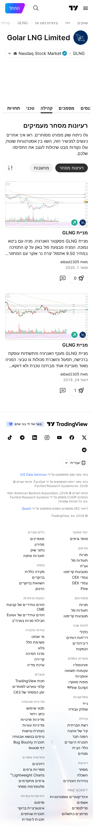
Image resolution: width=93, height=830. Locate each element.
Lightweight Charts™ (27, 775)
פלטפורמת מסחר (31, 786)
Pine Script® (77, 687)
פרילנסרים (80, 808)
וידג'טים (38, 763)
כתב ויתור (36, 714)
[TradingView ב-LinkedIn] (34, 437)
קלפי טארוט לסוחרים (28, 686)
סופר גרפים (79, 538)
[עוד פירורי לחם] (67, 23)
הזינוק (39, 588)
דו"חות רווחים (77, 637)
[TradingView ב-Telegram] (22, 437)
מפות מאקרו (78, 682)
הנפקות (82, 649)
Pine (84, 588)
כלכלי (84, 632)
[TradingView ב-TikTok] (9, 437)
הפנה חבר (80, 736)
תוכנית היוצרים (76, 742)
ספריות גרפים (33, 769)
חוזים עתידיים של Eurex (25, 615)
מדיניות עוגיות (33, 725)
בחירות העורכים (75, 780)
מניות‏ (83, 554)
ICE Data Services (33, 474)
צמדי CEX (80, 577)
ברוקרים (38, 577)
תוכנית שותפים (32, 813)
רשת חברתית (77, 725)
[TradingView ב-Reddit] (84, 449)
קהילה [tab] (46, 108)
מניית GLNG (75, 232)
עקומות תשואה (76, 670)
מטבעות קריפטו (76, 571)
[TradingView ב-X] (84, 437)
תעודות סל (79, 560)
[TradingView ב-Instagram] (47, 437)
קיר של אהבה (77, 731)
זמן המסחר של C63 (28, 692)
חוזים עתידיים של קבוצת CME (25, 606)
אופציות (81, 676)
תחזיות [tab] (13, 108)
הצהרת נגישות (33, 731)
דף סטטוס (36, 748)
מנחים (83, 753)
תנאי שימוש (35, 708)
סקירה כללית (34, 571)
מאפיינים (37, 538)
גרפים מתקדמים (31, 780)
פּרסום (39, 802)
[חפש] (36, 8)
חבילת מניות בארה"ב (28, 620)
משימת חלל (35, 642)
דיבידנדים (80, 643)
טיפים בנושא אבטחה (28, 736)
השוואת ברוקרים (31, 583)
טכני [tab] (30, 108)
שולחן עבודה (78, 709)
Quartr (26, 508)
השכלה (82, 775)
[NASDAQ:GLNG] (83, 222)
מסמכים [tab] (66, 108)
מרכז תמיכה (35, 653)
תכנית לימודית (33, 819)
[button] (10, 168)
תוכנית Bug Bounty (28, 742)
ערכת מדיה (35, 665)
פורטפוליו (80, 665)
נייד (85, 703)
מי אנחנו (38, 636)
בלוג (41, 648)
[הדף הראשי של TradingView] (73, 8)
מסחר (83, 769)
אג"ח (84, 566)
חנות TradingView (29, 681)
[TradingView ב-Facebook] (71, 437)
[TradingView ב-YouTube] (59, 437)
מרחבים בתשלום (75, 813)
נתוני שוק (37, 550)
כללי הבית (80, 748)
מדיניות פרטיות (32, 719)
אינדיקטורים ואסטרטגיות (69, 796)
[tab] (71, 168)
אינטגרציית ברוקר (31, 808)
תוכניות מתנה (33, 555)
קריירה (39, 659)
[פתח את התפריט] (85, 8)
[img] (15, 53)
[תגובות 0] (62, 278)
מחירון (39, 544)
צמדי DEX (80, 583)
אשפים (82, 802)
